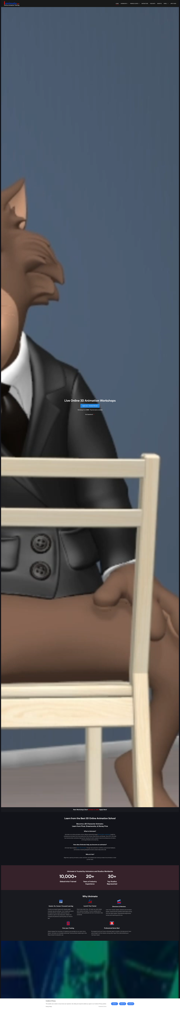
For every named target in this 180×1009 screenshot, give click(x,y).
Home (117, 3)
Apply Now (173, 3)
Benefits (159, 3)
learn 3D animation (81, 848)
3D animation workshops (104, 834)
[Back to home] (11, 3)
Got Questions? (89, 414)
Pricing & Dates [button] (134, 3)
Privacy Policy (49, 1006)
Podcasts (152, 3)
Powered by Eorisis (102, 1006)
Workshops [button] (124, 3)
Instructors (145, 3)
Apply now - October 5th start (90, 406)
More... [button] (165, 3)
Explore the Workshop (55, 995)
